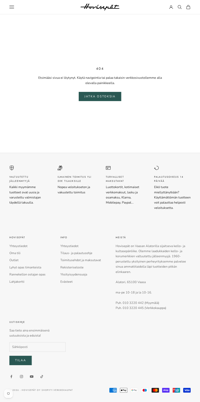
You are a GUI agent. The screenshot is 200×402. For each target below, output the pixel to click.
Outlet (14, 260)
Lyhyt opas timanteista (25, 267)
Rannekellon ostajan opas (27, 274)
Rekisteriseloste (72, 267)
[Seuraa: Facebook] (11, 376)
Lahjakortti (16, 282)
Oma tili (15, 253)
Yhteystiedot (18, 246)
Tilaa (20, 360)
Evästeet (66, 282)
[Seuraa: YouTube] (32, 376)
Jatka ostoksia (100, 96)
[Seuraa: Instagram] (21, 376)
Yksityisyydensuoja (73, 274)
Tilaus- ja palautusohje (76, 253)
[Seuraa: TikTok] (42, 376)
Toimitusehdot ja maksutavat (80, 260)
